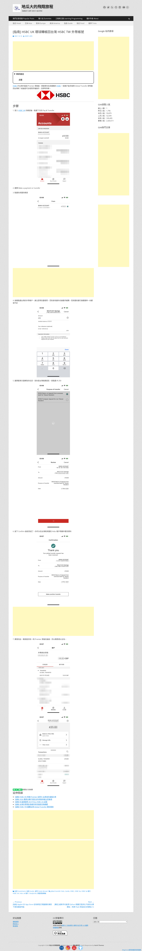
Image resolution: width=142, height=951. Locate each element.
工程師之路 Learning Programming (69, 18)
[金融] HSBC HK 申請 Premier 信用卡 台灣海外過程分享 (35, 797)
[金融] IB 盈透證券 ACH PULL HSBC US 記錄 (31, 802)
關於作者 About (92, 18)
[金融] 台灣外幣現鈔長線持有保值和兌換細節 (31, 804)
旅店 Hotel (17, 23)
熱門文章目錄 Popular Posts (23, 18)
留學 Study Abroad (41, 891)
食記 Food (80, 23)
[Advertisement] (53, 55)
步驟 (20, 80)
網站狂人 (16, 924)
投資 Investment (20, 891)
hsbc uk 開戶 (24, 893)
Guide (67, 891)
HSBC (15, 86)
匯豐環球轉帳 (41, 893)
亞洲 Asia (28, 23)
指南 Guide (68, 23)
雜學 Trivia (92, 23)
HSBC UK (21, 110)
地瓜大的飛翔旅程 (37, 6)
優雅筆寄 (16, 922)
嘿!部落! (15, 926)
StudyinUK (33, 893)
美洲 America (55, 23)
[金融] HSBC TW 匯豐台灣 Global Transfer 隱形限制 (34, 807)
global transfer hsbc (57, 891)
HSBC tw (78, 891)
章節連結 (20, 74)
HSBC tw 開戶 (86, 891)
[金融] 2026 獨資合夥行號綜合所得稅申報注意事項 (33, 799)
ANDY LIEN (28, 36)
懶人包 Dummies (44, 18)
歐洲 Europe (41, 23)
